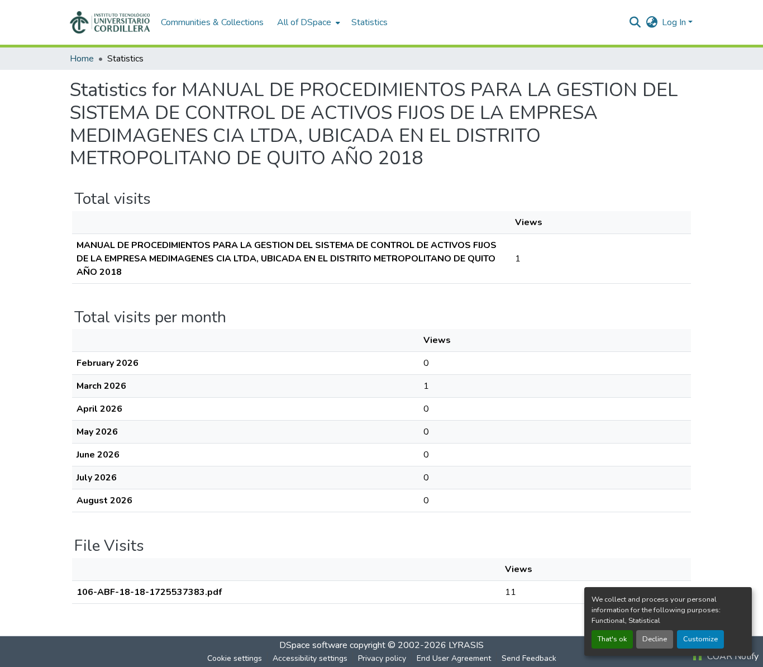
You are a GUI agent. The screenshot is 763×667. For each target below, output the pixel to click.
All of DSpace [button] (304, 22)
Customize (700, 639)
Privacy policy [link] (382, 658)
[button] (110, 22)
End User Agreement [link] (454, 658)
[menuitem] (307, 22)
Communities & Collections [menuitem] (212, 22)
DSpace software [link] (313, 645)
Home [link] (82, 59)
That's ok (612, 639)
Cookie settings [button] (234, 658)
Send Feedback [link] (529, 658)
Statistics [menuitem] (369, 22)
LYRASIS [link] (466, 645)
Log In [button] (675, 22)
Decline (654, 639)
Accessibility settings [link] (310, 658)
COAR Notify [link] (732, 656)
